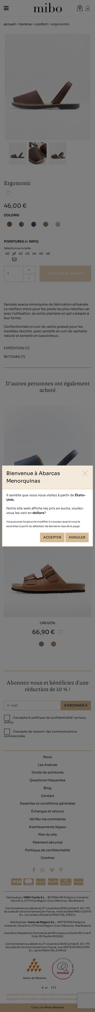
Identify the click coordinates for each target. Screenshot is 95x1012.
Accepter (52, 537)
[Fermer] (85, 473)
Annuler (77, 537)
